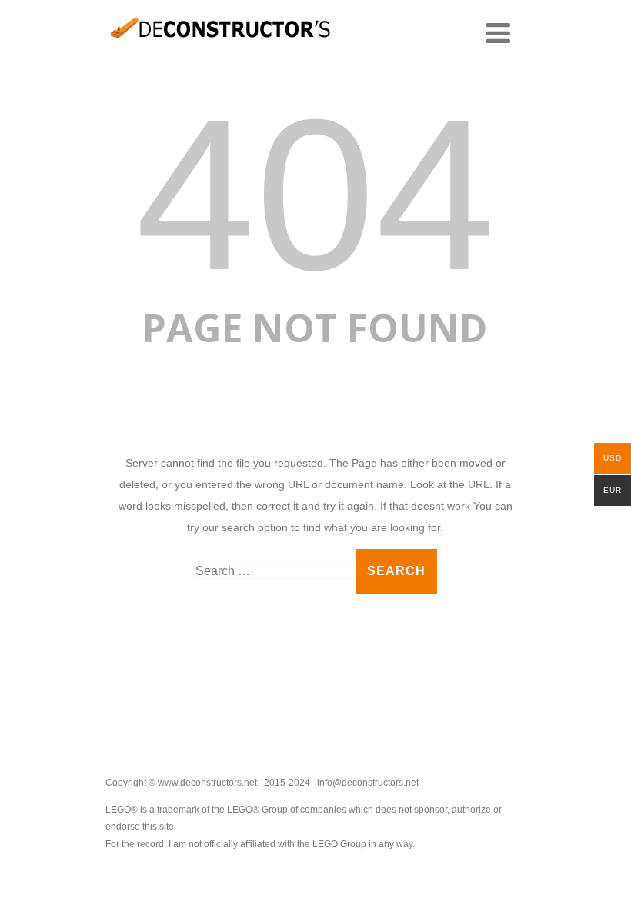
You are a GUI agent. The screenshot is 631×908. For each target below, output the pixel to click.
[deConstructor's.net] (220, 50)
